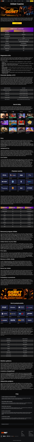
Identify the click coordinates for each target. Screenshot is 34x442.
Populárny (4, 111)
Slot (29, 111)
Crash (20, 111)
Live (12, 111)
